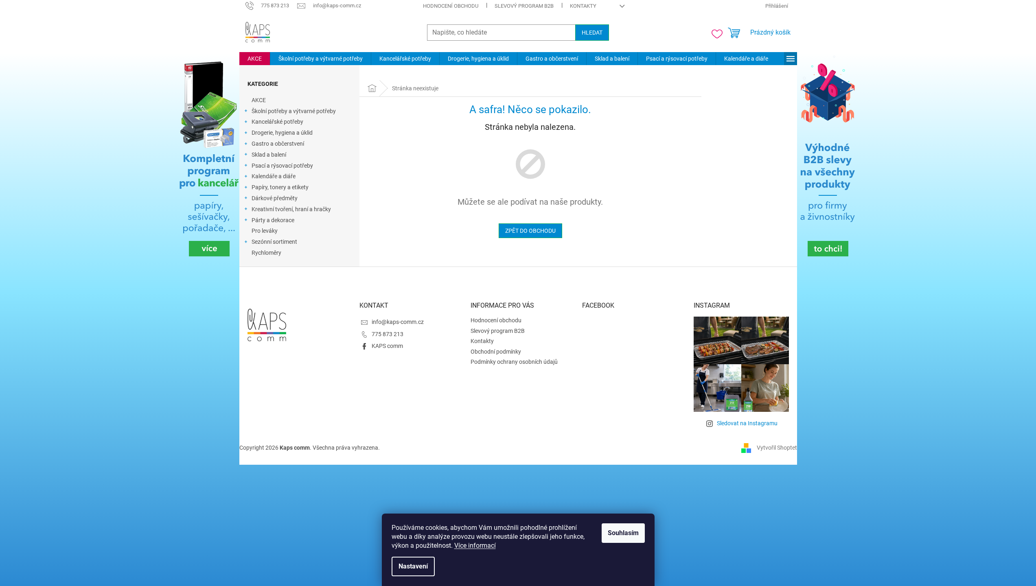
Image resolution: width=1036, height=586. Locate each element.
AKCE (259, 100)
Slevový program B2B (524, 6)
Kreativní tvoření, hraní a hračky (291, 209)
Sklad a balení (269, 154)
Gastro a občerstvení (278, 143)
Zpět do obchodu (530, 230)
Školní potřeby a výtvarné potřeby (294, 111)
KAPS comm (387, 346)
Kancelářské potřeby (277, 121)
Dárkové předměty (275, 198)
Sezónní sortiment (274, 241)
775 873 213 (387, 334)
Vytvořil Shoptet (777, 447)
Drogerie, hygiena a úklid (282, 132)
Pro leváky (265, 230)
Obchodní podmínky (496, 351)
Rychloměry (266, 252)
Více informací (475, 545)
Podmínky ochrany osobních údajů (514, 362)
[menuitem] (254, 58)
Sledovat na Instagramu (747, 423)
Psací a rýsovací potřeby (282, 165)
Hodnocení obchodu (450, 6)
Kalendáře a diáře (274, 176)
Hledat (592, 32)
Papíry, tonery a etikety (280, 187)
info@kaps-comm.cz (398, 322)
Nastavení (413, 566)
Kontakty (583, 6)
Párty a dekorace (273, 220)
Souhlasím (623, 533)
